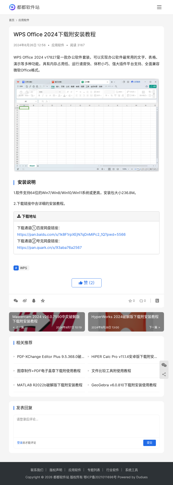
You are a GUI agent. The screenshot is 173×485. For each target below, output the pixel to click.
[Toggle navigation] (159, 7)
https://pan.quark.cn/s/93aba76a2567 (49, 247)
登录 (20, 442)
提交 (149, 442)
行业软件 (112, 470)
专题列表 (93, 470)
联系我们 (37, 470)
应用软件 (58, 45)
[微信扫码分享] (17, 301)
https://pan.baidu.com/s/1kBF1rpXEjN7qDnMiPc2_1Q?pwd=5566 (71, 234)
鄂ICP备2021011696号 (100, 477)
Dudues (142, 477)
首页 (11, 20)
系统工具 (131, 470)
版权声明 (56, 470)
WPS (23, 268)
